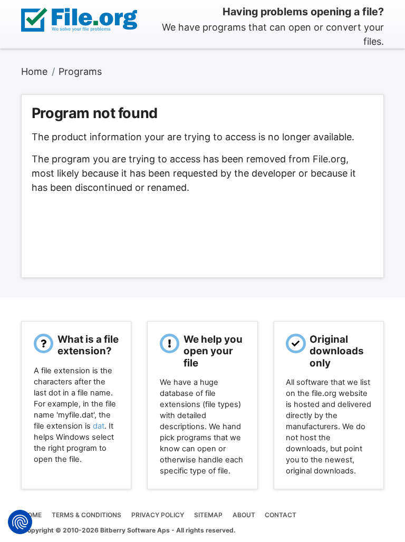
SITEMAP (208, 515)
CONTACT (280, 515)
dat (98, 426)
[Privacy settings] (20, 522)
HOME (32, 515)
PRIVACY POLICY (157, 515)
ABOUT (244, 515)
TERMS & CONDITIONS (86, 515)
